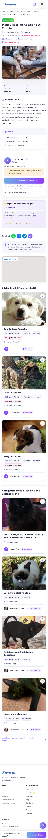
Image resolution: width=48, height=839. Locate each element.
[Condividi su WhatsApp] (13, 236)
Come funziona (31, 789)
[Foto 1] (23, 324)
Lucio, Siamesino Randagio (18, 593)
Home (4, 12)
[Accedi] (34, 4)
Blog (27, 799)
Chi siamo (29, 803)
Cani (3, 789)
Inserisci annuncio (8, 803)
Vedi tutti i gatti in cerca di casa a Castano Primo (20, 739)
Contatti (29, 813)
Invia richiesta (37, 835)
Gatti (11, 12)
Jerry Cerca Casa (13, 456)
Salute (10, 131)
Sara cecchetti (18, 159)
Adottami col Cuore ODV (19, 608)
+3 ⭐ (18, 223)
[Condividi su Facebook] (19, 236)
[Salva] (42, 296)
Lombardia (19, 12)
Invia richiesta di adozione (25, 180)
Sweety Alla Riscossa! (15, 714)
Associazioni (6, 796)
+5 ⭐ (28, 223)
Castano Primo (31, 12)
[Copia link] (30, 236)
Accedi (4, 823)
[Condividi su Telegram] (24, 236)
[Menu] (42, 4)
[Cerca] (43, 825)
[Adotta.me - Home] (9, 4)
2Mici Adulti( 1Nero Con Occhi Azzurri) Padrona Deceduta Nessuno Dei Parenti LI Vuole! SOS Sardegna (23, 537)
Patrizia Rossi (15, 549)
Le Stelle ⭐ (30, 793)
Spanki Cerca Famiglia (15, 329)
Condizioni (29, 806)
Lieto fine (29, 796)
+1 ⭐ (8, 223)
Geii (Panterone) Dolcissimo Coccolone (18, 653)
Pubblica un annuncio (10, 827)
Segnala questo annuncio (16, 193)
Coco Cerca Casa (12, 393)
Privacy (28, 810)
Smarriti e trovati (8, 799)
